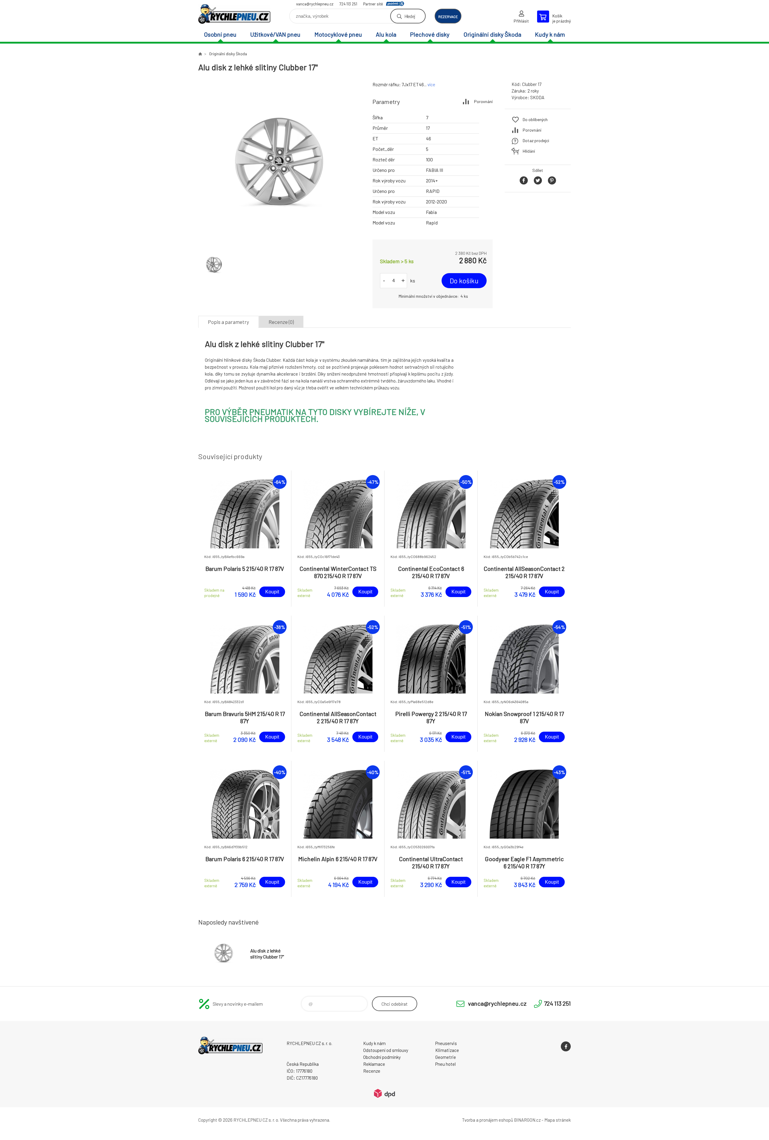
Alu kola (386, 34)
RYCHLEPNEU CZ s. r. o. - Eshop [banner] (234, 14)
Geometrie (445, 1057)
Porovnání (483, 101)
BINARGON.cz (527, 1120)
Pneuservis (446, 1043)
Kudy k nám (550, 34)
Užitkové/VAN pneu (275, 34)
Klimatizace (447, 1050)
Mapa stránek (557, 1120)
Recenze (371, 1071)
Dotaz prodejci (536, 140)
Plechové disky (429, 34)
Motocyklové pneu (338, 34)
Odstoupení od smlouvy (385, 1050)
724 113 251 (348, 4)
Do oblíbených (535, 119)
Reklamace (374, 1064)
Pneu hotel (445, 1064)
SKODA (537, 97)
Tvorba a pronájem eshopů (487, 1120)
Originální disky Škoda (492, 34)
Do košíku (464, 280)
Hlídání (529, 151)
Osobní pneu (220, 34)
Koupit (272, 591)
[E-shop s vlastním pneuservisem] (200, 54)
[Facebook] (566, 1046)
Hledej (409, 16)
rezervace (448, 16)
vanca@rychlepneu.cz (314, 4)
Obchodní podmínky (382, 1057)
